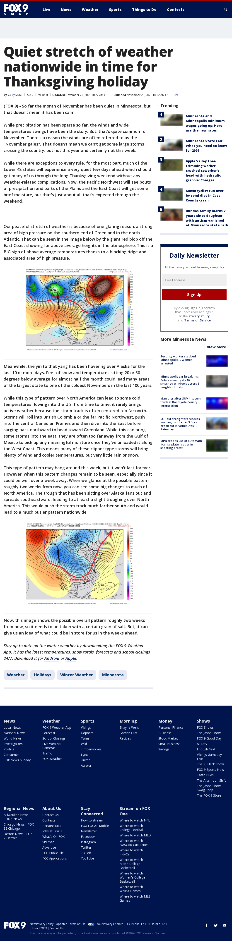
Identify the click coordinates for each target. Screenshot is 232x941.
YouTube (87, 858)
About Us (51, 808)
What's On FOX (53, 836)
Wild (84, 744)
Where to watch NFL (135, 820)
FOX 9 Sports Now (210, 769)
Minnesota (113, 675)
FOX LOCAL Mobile (95, 826)
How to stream (92, 820)
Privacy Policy (199, 316)
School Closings (53, 738)
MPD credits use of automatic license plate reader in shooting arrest (181, 444)
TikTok (86, 853)
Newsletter (89, 831)
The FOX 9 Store (209, 795)
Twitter (86, 847)
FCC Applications (54, 858)
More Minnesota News (183, 339)
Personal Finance (171, 727)
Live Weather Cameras (52, 746)
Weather (42, 95)
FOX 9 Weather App (56, 727)
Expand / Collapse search (225, 9)
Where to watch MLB (135, 835)
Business (165, 733)
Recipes (125, 738)
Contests (49, 820)
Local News (12, 727)
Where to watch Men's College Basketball (131, 863)
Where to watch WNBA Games (131, 889)
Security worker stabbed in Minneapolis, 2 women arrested (179, 359)
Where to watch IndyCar (131, 852)
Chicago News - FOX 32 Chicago (19, 826)
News (9, 721)
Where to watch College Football (131, 828)
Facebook (88, 836)
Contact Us (50, 815)
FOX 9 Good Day (209, 738)
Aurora (86, 765)
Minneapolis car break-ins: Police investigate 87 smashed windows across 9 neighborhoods (179, 381)
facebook (206, 925)
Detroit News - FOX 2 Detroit (18, 836)
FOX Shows (205, 727)
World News (13, 738)
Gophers (87, 733)
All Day (202, 744)
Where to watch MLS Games (135, 898)
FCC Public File (53, 853)
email (224, 925)
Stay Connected (92, 811)
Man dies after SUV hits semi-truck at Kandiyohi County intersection (181, 401)
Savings (163, 749)
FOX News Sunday (17, 760)
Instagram (88, 842)
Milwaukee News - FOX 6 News (17, 817)
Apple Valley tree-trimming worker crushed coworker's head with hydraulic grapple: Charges (203, 170)
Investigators (13, 744)
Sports (87, 721)
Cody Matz (15, 95)
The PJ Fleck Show (210, 764)
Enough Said (206, 749)
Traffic (47, 753)
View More (216, 347)
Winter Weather (76, 675)
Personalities (51, 826)
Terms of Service (197, 320)
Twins (85, 738)
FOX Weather (52, 759)
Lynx (84, 754)
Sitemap (48, 842)
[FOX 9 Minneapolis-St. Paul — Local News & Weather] (19, 9)
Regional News (19, 808)
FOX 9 (29, 95)
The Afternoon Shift (211, 780)
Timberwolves (91, 749)
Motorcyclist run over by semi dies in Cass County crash (205, 195)
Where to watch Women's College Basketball (132, 877)
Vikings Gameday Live (209, 756)
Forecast (48, 733)
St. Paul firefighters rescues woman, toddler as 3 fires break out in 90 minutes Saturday (180, 424)
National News (14, 733)
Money (165, 721)
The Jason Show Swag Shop (209, 788)
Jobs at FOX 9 (52, 831)
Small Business (169, 744)
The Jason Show (209, 733)
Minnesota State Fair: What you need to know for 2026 (206, 146)
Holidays (42, 675)
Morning (128, 721)
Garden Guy (128, 733)
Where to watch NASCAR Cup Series (134, 842)
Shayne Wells (129, 727)
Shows (203, 721)
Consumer (11, 754)
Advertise (49, 847)
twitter (215, 925)
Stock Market (168, 738)
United (85, 760)
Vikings (86, 727)
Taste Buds (205, 775)
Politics (9, 749)
